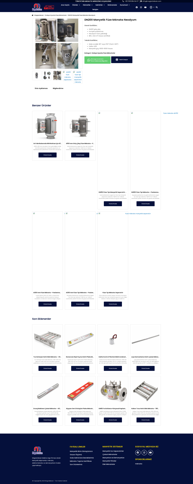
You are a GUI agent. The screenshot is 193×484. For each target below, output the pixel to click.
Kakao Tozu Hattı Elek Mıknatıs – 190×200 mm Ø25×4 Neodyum (154, 409)
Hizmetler (87, 5)
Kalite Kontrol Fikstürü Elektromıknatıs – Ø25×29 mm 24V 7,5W (122, 357)
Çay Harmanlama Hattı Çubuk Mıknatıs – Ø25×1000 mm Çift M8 (154, 357)
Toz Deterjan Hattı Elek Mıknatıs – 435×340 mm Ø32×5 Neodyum (57, 357)
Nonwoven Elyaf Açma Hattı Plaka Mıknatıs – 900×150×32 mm (88, 357)
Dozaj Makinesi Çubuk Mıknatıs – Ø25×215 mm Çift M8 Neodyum (56, 409)
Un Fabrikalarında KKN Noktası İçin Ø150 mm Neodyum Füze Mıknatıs (58, 143)
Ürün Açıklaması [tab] (41, 88)
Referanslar (112, 5)
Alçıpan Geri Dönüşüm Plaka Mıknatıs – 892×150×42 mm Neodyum (90, 409)
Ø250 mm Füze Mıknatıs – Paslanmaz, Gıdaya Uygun (52, 293)
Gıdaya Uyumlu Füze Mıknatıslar (56, 15)
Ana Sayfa (65, 5)
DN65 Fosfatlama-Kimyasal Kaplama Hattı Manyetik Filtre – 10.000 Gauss (126, 409)
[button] (156, 7)
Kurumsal (124, 5)
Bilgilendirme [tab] (58, 88)
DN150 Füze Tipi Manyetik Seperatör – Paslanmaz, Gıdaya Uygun (122, 192)
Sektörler (99, 5)
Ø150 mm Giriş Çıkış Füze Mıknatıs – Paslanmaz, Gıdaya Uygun (89, 143)
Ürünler (75, 5)
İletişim (95, 9)
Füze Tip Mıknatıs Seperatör (113, 293)
